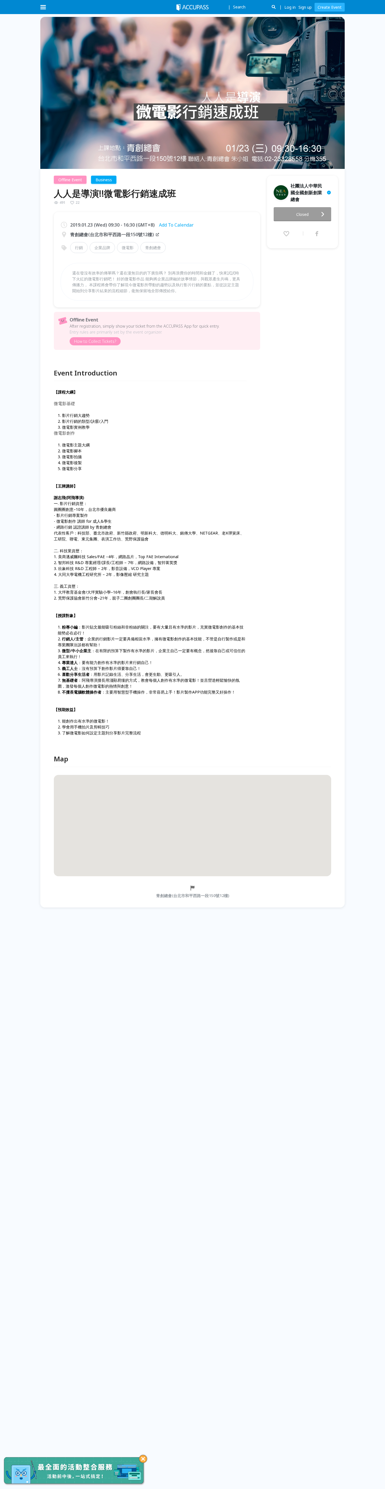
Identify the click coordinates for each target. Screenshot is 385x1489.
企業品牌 (102, 247)
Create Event (330, 7)
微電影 (128, 247)
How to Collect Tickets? (95, 341)
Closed (302, 214)
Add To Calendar (176, 225)
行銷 (79, 247)
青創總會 (153, 247)
